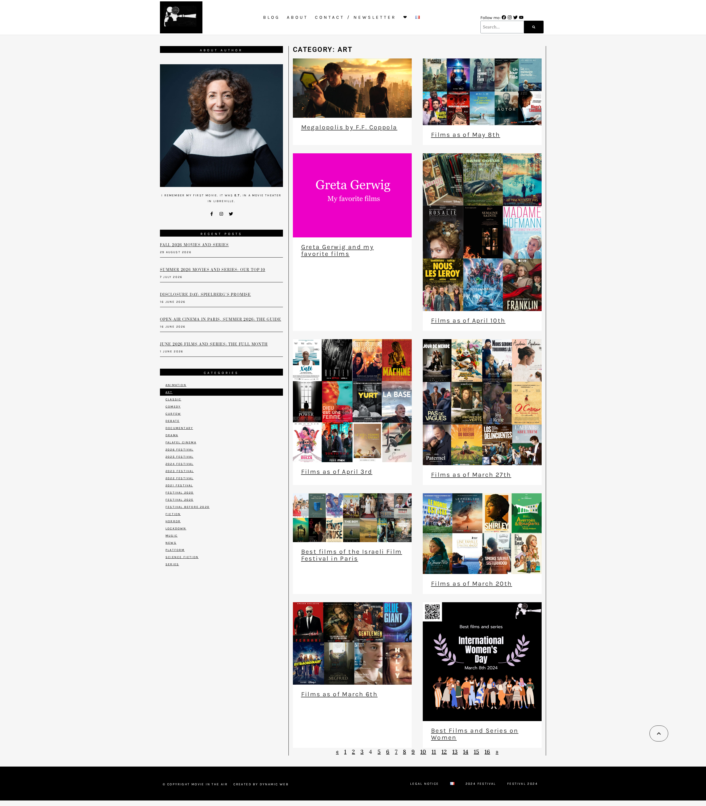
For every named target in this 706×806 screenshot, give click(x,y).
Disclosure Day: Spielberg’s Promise (205, 295)
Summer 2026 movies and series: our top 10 (212, 270)
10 (423, 751)
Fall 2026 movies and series (194, 245)
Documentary (179, 428)
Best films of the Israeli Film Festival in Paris (351, 555)
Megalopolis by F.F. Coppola (349, 127)
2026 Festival (179, 449)
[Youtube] (521, 17)
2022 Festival (179, 478)
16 (487, 751)
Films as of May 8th (465, 134)
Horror (173, 521)
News (170, 543)
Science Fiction (182, 557)
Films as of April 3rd (336, 471)
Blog (271, 17)
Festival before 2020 (187, 507)
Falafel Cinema (180, 442)
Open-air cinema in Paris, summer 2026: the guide (220, 319)
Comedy (173, 406)
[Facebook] (504, 17)
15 (476, 751)
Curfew (173, 414)
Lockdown (175, 528)
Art (169, 392)
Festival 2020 (179, 492)
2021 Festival (179, 485)
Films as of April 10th (468, 320)
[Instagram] (509, 17)
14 (465, 751)
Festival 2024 (522, 784)
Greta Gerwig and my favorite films (337, 250)
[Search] (534, 27)
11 (434, 751)
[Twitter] (515, 17)
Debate (172, 421)
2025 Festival (179, 457)
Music (171, 535)
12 (444, 751)
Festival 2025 (179, 500)
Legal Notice (424, 784)
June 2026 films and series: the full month (214, 344)
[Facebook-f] (212, 214)
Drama (171, 435)
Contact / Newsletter (355, 17)
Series (172, 564)
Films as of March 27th (471, 474)
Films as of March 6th (339, 694)
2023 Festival (179, 471)
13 (455, 751)
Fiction (173, 514)
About (297, 17)
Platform (175, 550)
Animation (175, 385)
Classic (173, 399)
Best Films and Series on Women (474, 734)
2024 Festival (179, 464)
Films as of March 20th (471, 583)
